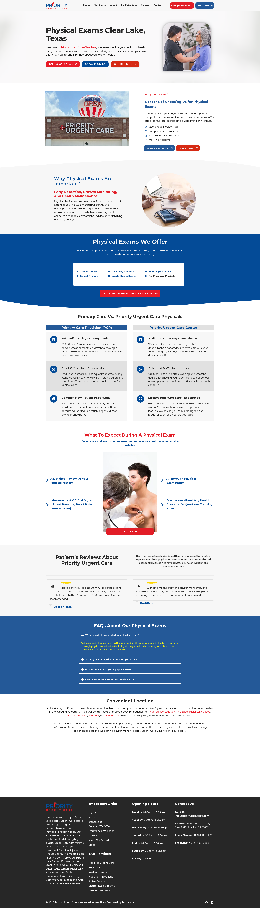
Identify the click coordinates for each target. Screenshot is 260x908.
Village (206, 711)
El (180, 711)
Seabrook (93, 715)
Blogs (92, 844)
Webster (82, 715)
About (113, 5)
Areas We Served (99, 840)
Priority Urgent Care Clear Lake (78, 47)
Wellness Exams (98, 872)
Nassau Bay (157, 711)
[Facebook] (206, 902)
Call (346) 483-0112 (182, 5)
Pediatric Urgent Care (101, 862)
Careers (145, 5)
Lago (184, 711)
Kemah (72, 715)
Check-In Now (205, 5)
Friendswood (113, 715)
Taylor (193, 711)
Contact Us (95, 822)
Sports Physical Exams (102, 886)
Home (86, 5)
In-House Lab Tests (100, 890)
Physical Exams (98, 867)
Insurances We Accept (102, 831)
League (169, 711)
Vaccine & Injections (101, 876)
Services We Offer (99, 826)
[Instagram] (211, 902)
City (176, 711)
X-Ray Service (97, 881)
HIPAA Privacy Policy (92, 902)
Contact (158, 5)
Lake (200, 711)
